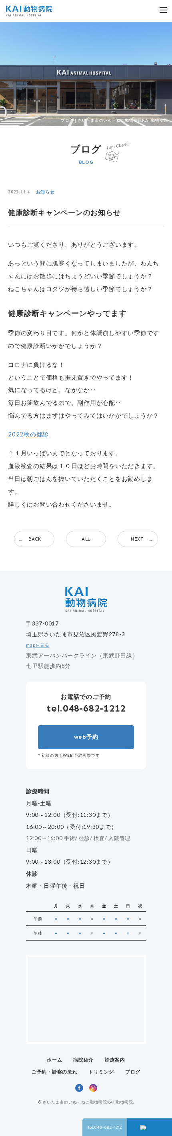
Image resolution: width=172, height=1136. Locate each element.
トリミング (101, 1072)
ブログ (132, 1072)
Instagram (93, 1088)
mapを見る (38, 645)
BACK (34, 539)
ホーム (54, 1060)
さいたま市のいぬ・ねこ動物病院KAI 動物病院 (87, 1102)
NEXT (137, 539)
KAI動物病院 (29, 11)
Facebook (79, 1088)
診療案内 (115, 1060)
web (86, 737)
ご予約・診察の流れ (55, 1072)
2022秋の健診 (28, 434)
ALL (86, 539)
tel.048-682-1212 (86, 708)
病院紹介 (83, 1060)
